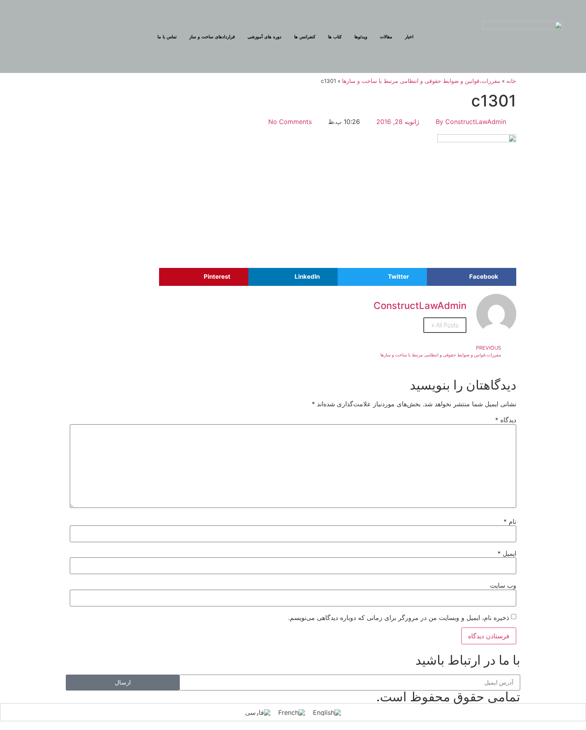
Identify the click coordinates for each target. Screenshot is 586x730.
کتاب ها (335, 36)
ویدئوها (360, 36)
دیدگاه (505, 420)
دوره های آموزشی (264, 36)
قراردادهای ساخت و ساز (212, 36)
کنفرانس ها (304, 36)
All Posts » (444, 325)
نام (509, 521)
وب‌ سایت (503, 585)
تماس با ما (167, 36)
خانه (511, 81)
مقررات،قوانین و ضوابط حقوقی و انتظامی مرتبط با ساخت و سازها (421, 81)
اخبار (409, 36)
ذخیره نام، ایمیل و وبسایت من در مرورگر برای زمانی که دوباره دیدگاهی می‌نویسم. (398, 617)
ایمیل (507, 553)
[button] (471, 277)
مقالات (386, 36)
